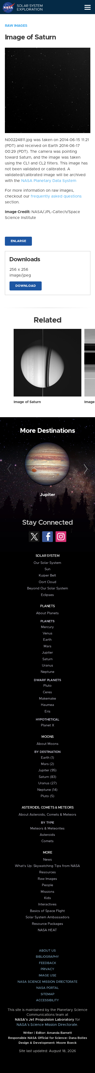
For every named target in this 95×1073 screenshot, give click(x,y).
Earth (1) (47, 757)
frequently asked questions (56, 196)
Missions (47, 891)
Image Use (47, 975)
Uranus (47, 665)
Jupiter (47, 495)
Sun (47, 569)
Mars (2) (47, 764)
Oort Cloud (47, 582)
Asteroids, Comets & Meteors (47, 807)
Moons (47, 737)
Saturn (47, 659)
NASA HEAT (47, 930)
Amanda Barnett (59, 1033)
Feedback (47, 963)
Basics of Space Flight (47, 911)
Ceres (47, 692)
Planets (47, 606)
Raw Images (16, 25)
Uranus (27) (47, 783)
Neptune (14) (47, 790)
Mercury (47, 627)
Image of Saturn (27, 402)
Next (85, 469)
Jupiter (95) (47, 770)
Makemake (47, 698)
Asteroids (47, 835)
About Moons (47, 744)
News (47, 859)
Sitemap (47, 994)
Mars (47, 646)
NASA (6, 7)
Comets (47, 841)
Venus (47, 633)
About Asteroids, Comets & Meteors (47, 814)
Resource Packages (47, 924)
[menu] (87, 7)
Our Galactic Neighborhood (27, 18)
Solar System (47, 556)
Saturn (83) (47, 777)
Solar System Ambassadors (47, 917)
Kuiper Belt (47, 575)
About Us (47, 950)
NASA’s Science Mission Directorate (47, 1025)
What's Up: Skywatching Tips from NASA (47, 866)
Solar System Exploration (27, 7)
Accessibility (47, 1000)
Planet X (47, 725)
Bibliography (47, 956)
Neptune (47, 672)
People (47, 885)
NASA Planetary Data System (48, 181)
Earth (47, 639)
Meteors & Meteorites (47, 828)
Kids (47, 898)
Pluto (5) (47, 796)
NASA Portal (47, 988)
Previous (10, 469)
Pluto (47, 685)
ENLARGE (18, 241)
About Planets (47, 613)
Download (25, 286)
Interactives (47, 904)
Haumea (47, 705)
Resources (47, 872)
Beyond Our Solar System (47, 588)
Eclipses (47, 595)
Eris (47, 711)
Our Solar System (47, 563)
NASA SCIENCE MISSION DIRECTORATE (47, 981)
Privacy (47, 969)
